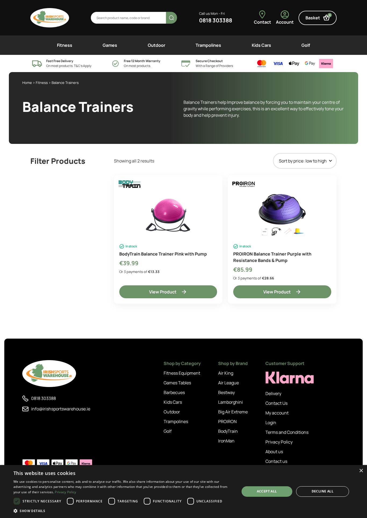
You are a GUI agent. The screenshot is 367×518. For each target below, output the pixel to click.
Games (110, 45)
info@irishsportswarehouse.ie (60, 409)
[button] (123, 511)
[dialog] (183, 491)
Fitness (64, 45)
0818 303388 (215, 20)
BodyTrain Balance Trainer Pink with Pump (163, 254)
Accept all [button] (267, 491)
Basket (318, 17)
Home (27, 82)
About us (274, 452)
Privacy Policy (279, 442)
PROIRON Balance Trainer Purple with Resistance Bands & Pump (272, 257)
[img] (49, 17)
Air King (225, 373)
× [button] (361, 471)
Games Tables (177, 383)
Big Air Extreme (233, 412)
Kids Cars (261, 45)
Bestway (226, 392)
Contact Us (276, 403)
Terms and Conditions (286, 432)
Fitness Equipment (182, 373)
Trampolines (208, 45)
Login (270, 422)
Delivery (273, 393)
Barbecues (174, 392)
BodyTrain (228, 431)
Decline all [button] (322, 491)
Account (285, 22)
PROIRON (227, 421)
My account (277, 413)
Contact (262, 22)
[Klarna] (289, 378)
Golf (305, 45)
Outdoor (156, 45)
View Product (163, 292)
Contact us (276, 461)
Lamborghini (230, 402)
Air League (228, 383)
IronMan (226, 441)
